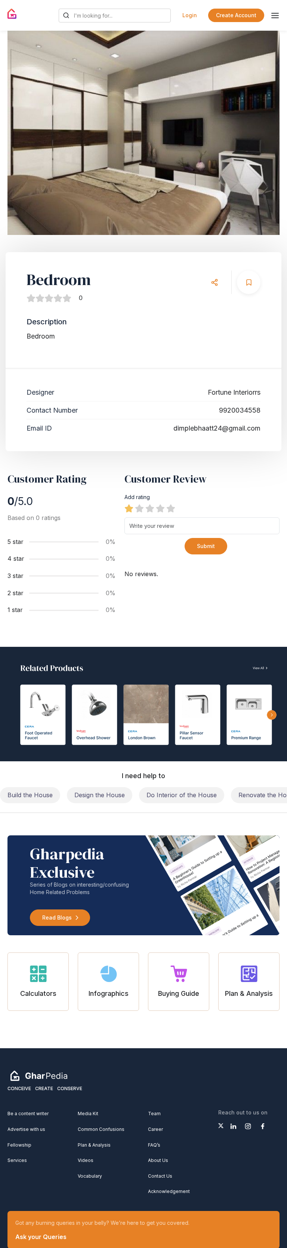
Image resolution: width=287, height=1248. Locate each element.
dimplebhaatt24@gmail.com (216, 428)
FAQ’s (154, 1145)
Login (189, 15)
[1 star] (128, 508)
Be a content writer (28, 1113)
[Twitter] (220, 1125)
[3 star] (149, 508)
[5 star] (170, 508)
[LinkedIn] (233, 1126)
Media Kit (88, 1113)
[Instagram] (248, 1126)
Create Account (236, 15)
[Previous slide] (20, 133)
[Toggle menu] (275, 15)
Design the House (99, 795)
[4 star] (160, 508)
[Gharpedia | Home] (12, 14)
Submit (206, 546)
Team (154, 1113)
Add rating (137, 497)
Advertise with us (26, 1129)
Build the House (30, 795)
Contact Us (160, 1176)
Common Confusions (101, 1129)
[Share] (214, 282)
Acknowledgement (169, 1191)
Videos (85, 1160)
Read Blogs (57, 917)
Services (17, 1160)
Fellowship (19, 1145)
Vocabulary (90, 1176)
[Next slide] (267, 133)
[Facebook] (262, 1126)
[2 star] (139, 508)
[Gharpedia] (38, 1075)
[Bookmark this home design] (248, 282)
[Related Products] (143, 704)
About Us (158, 1160)
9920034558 (239, 410)
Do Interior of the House (181, 795)
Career (155, 1129)
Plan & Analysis (94, 1145)
